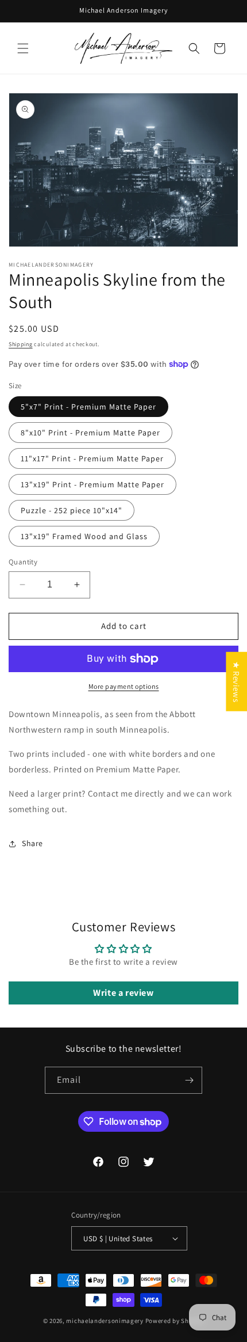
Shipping (21, 344)
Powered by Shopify (174, 1321)
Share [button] (32, 843)
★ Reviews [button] (236, 681)
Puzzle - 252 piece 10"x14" (71, 510)
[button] (23, 48)
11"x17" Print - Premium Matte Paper (92, 458)
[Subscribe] (189, 1080)
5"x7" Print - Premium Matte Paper (88, 406)
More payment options (123, 686)
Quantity (23, 562)
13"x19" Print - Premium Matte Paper (92, 484)
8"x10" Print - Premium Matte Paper (90, 432)
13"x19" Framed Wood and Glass (84, 536)
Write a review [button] (123, 993)
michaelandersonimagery (104, 1321)
